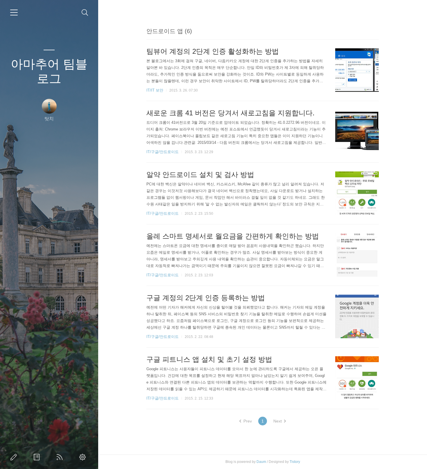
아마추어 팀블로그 (49, 71)
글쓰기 (15, 457)
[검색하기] (85, 12)
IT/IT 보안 (154, 90)
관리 (84, 457)
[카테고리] (14, 12)
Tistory (295, 462)
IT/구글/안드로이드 (162, 152)
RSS (61, 457)
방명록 (38, 457)
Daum (261, 462)
